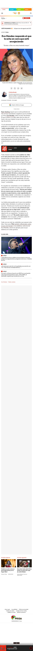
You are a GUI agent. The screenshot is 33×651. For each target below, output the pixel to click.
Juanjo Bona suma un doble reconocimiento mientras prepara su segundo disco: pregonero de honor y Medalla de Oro (16, 259)
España (3, 18)
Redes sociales (11, 282)
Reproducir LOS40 (29, 148)
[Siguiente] (30, 28)
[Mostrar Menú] (2, 13)
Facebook (11, 88)
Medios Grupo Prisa (16, 621)
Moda (7, 32)
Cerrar (30, 22)
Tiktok (10, 581)
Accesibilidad (14, 609)
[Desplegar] (16, 643)
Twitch (22, 581)
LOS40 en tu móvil (11, 612)
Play (31, 648)
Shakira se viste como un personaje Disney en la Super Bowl (8, 570)
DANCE (19, 9)
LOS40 (3, 9)
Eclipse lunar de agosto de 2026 (22, 28)
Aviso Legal (7, 609)
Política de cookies (10, 610)
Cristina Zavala (12, 92)
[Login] (31, 13)
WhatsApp (18, 88)
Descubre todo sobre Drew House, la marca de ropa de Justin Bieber (24, 570)
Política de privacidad (23, 609)
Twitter (14, 88)
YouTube (13, 581)
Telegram (21, 88)
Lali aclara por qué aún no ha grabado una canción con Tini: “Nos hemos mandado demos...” (16, 266)
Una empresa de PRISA (16, 617)
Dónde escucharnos (21, 612)
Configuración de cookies (21, 610)
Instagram (7, 581)
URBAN (26, 9)
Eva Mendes (4, 282)
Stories (25, 581)
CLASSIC (12, 9)
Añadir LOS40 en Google (18, 105)
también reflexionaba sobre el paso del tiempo (16, 225)
